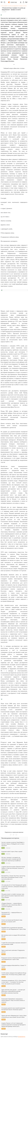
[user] (21, 2)
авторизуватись (21, 1036)
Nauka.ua (24, 49)
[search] (4, 2)
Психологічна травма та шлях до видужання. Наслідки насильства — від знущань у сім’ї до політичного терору (14, 36)
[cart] (23, 2)
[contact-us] (26, 2)
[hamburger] (1, 2)
